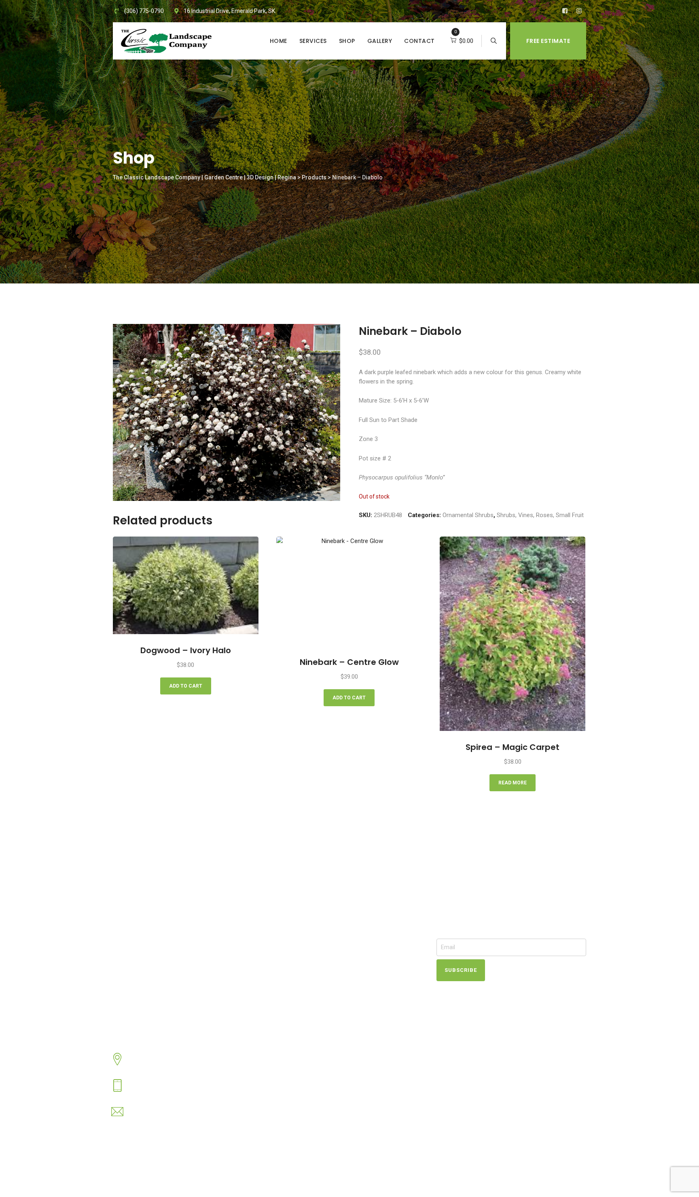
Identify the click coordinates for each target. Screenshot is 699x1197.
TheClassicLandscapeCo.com (201, 1178)
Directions (288, 997)
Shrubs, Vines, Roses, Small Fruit (540, 515)
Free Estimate (548, 41)
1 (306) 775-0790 (152, 1091)
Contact (419, 41)
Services (313, 41)
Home (278, 41)
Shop (347, 41)
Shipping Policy (294, 979)
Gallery (379, 41)
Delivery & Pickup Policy (306, 961)
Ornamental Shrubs (468, 515)
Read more (512, 783)
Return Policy (292, 970)
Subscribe (461, 970)
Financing (287, 952)
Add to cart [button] (185, 686)
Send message (149, 1117)
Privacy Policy (293, 989)
